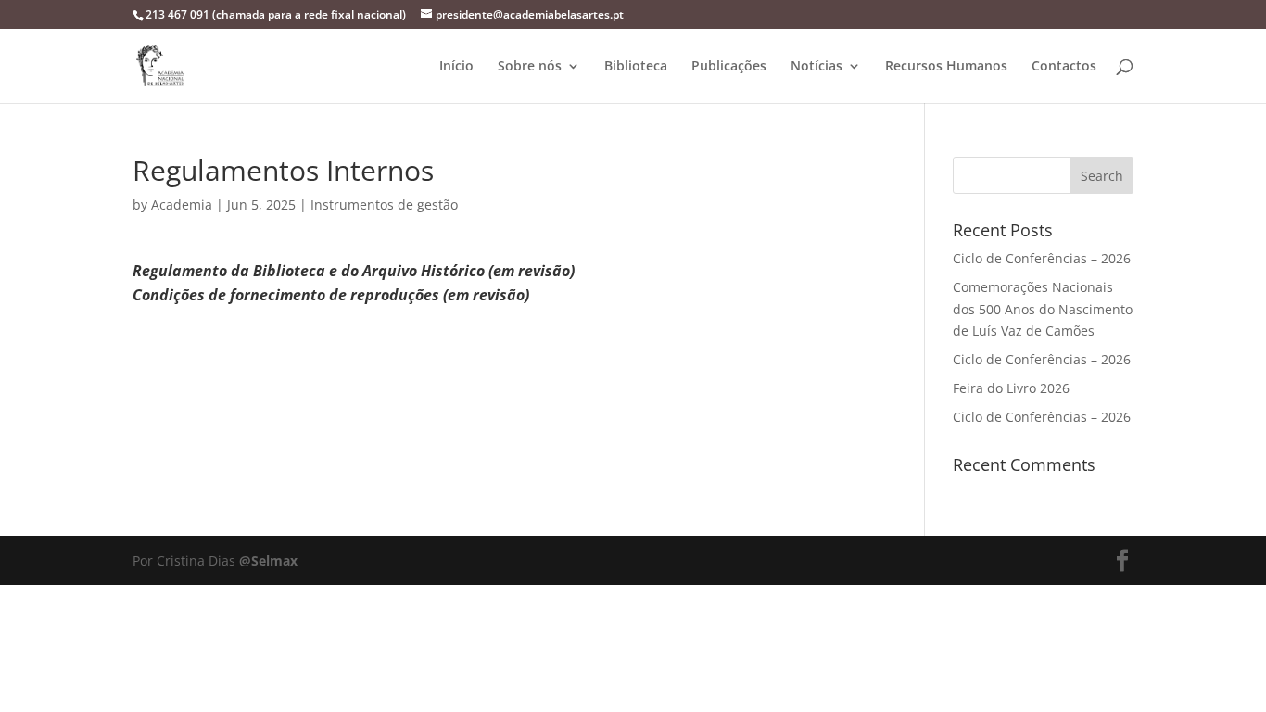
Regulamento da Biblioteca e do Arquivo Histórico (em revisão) (354, 271)
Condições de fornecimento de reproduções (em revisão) (331, 295)
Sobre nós (530, 66)
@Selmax (268, 560)
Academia (181, 204)
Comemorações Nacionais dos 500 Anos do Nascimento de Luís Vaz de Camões (1043, 309)
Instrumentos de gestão (384, 204)
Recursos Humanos (946, 66)
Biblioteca (635, 66)
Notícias (816, 66)
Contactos (1064, 66)
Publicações (728, 66)
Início (456, 66)
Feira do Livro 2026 (1011, 388)
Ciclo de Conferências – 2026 (1042, 258)
